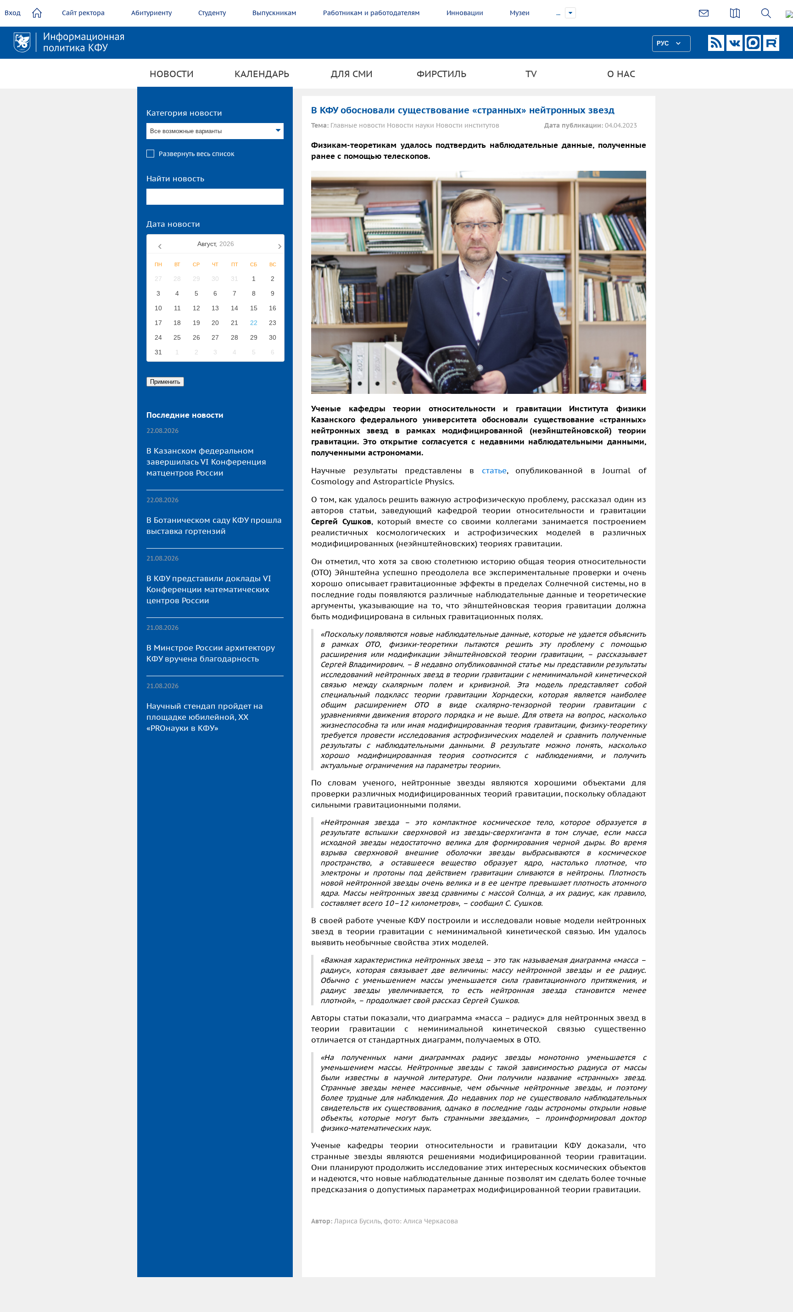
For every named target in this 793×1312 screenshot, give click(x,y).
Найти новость (175, 179)
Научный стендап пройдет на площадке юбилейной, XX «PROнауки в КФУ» (204, 717)
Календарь (262, 74)
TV (531, 74)
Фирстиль (441, 74)
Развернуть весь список (197, 154)
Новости (172, 74)
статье (494, 470)
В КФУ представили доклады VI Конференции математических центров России (208, 589)
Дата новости (173, 224)
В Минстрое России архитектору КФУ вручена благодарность (210, 653)
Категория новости (184, 113)
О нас (621, 74)
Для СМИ (352, 74)
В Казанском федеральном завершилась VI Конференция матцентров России (206, 462)
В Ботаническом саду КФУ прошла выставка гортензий (214, 525)
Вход (13, 13)
